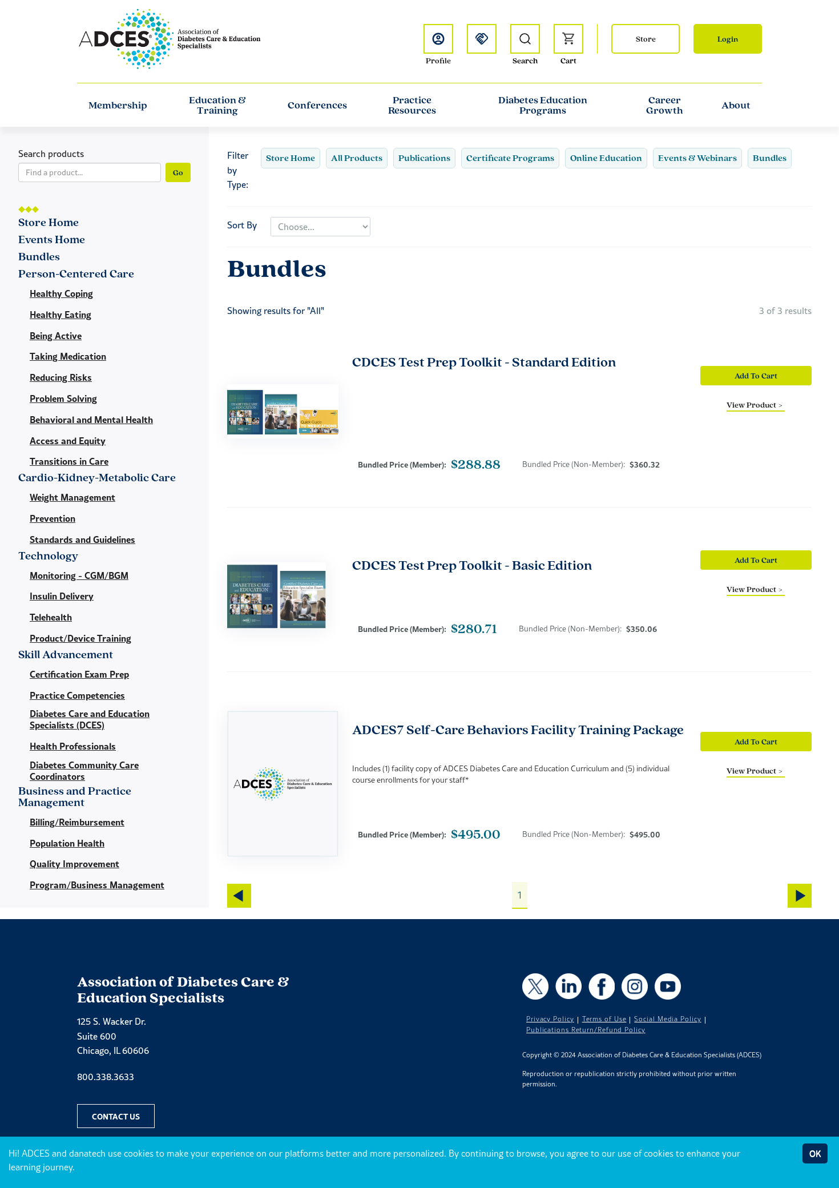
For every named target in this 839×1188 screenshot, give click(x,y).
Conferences (317, 105)
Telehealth (51, 617)
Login (727, 39)
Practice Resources (412, 105)
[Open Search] (525, 39)
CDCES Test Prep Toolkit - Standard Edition (484, 362)
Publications (424, 158)
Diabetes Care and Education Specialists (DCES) (90, 719)
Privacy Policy (550, 1019)
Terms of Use (604, 1019)
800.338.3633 (105, 1076)
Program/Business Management (97, 885)
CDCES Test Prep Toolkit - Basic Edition (472, 565)
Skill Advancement (65, 655)
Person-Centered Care (76, 274)
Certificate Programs (510, 158)
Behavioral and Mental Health (91, 419)
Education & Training (217, 105)
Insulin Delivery (62, 596)
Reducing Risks (61, 377)
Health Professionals (73, 746)
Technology (48, 556)
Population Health (67, 843)
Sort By (242, 225)
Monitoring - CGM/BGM (79, 575)
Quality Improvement (74, 863)
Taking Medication (68, 356)
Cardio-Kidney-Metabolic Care (97, 478)
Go (178, 172)
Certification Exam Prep (79, 674)
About (736, 105)
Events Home (51, 240)
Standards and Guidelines (82, 539)
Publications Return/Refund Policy (586, 1029)
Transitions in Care (69, 461)
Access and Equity (68, 440)
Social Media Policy (667, 1019)
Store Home (290, 158)
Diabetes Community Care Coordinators (84, 770)
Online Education (606, 158)
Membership (117, 105)
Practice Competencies (77, 695)
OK (815, 1153)
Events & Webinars (697, 158)
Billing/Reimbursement (77, 822)
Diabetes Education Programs (542, 105)
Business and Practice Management (74, 797)
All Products (356, 158)
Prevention (52, 518)
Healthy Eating (60, 314)
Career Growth (664, 105)
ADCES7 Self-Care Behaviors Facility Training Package (518, 729)
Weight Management (72, 497)
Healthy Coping (61, 293)
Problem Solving (63, 398)
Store (646, 39)
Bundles (769, 158)
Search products (51, 153)
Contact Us (116, 1116)
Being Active (56, 335)
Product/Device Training (80, 638)
